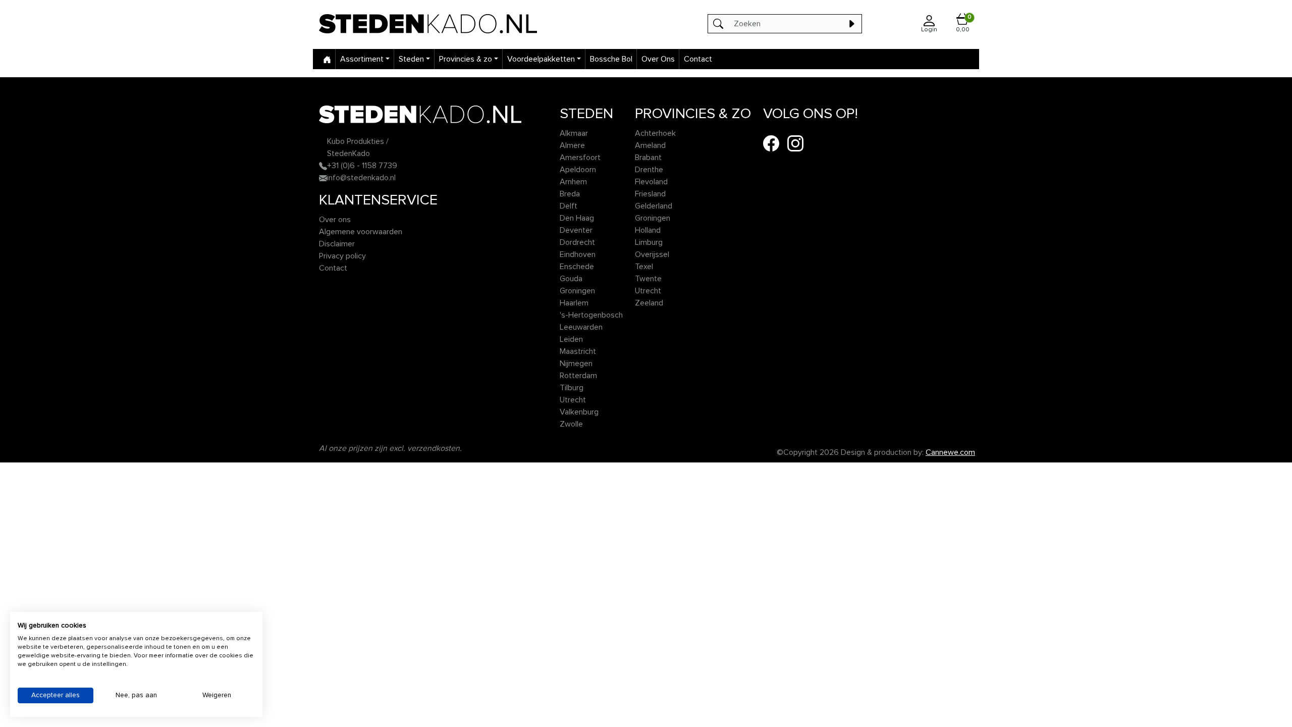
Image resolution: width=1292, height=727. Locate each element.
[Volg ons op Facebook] (771, 143)
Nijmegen (576, 363)
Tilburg (571, 388)
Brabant (648, 157)
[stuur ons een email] (323, 178)
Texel (644, 267)
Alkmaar (574, 133)
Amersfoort (580, 157)
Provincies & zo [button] (465, 59)
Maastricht (578, 351)
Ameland (650, 145)
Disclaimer (337, 244)
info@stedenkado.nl (361, 178)
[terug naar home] (451, 23)
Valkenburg (579, 412)
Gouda (571, 279)
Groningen (577, 291)
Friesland (650, 194)
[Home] (327, 59)
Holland (648, 230)
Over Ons (658, 59)
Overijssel (652, 254)
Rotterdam (578, 376)
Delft (568, 206)
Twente (648, 279)
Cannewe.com (950, 452)
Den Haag (577, 218)
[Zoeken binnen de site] (851, 24)
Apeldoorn (578, 170)
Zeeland (649, 303)
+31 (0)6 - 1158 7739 (362, 166)
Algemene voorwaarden (360, 232)
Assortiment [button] (362, 59)
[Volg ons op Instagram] (795, 143)
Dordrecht (577, 242)
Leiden (571, 339)
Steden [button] (411, 59)
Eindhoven (578, 254)
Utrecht (573, 400)
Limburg (649, 242)
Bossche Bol (611, 59)
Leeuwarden (581, 327)
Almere (572, 145)
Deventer (576, 230)
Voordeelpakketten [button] (541, 59)
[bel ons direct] (323, 166)
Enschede (577, 267)
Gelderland (653, 206)
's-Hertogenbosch (591, 315)
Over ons (335, 220)
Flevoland (651, 182)
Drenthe (649, 170)
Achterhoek (655, 133)
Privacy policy (342, 256)
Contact (698, 59)
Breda (570, 194)
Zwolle (571, 424)
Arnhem (573, 182)
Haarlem (574, 303)
